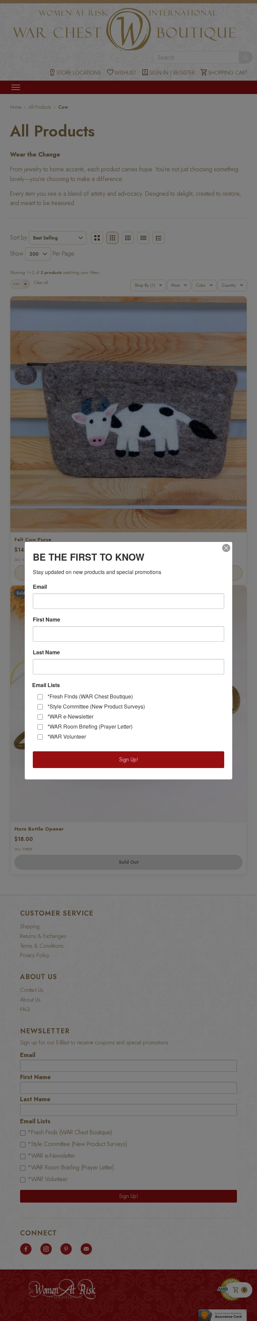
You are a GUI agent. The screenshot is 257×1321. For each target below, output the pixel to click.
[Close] (226, 548)
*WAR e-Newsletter (70, 716)
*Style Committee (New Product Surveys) (96, 706)
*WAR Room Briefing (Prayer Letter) (90, 726)
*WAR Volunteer (67, 736)
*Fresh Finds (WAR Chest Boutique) (90, 696)
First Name (46, 619)
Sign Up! (128, 759)
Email (40, 586)
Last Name (46, 652)
